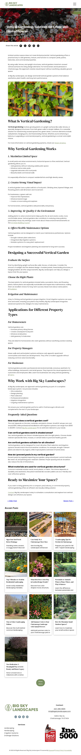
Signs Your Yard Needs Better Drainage (13, 540)
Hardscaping (9, 730)
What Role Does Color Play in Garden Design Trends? (40, 580)
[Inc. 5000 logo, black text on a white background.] (68, 733)
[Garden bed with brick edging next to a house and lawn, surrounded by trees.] (65, 606)
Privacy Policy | (59, 750)
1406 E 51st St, (59, 716)
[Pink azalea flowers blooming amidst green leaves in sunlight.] (40, 564)
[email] (15, 717)
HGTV (12, 375)
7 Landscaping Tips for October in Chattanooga (63, 540)
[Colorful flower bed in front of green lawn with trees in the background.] (65, 564)
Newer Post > (68, 501)
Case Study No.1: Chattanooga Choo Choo (39, 540)
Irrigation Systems (11, 733)
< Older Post (12, 501)
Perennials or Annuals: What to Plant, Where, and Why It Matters (64, 581)
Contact (11, 492)
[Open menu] (74, 4)
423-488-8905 (59, 709)
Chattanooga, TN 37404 (59, 718)
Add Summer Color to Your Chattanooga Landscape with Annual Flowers (40, 624)
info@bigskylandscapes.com (59, 711)
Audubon (13, 289)
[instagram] (27, 717)
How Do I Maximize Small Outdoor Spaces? (64, 623)
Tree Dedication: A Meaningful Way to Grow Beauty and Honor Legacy (15, 666)
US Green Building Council (20, 223)
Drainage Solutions (11, 735)
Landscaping (9, 728)
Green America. (60, 143)
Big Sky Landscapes (29, 428)
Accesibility (68, 750)
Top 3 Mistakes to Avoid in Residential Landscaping (15, 580)
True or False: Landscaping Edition (15, 623)
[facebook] (19, 717)
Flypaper (51, 750)
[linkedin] (23, 717)
